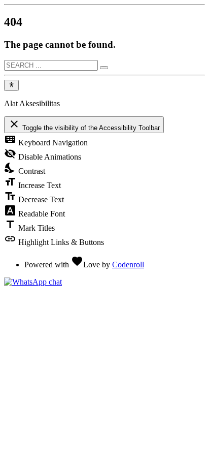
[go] (104, 67)
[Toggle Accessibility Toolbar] (11, 85)
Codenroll (128, 264)
